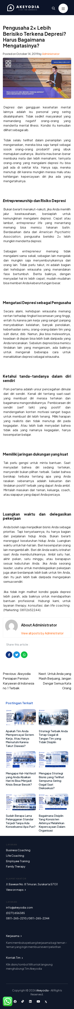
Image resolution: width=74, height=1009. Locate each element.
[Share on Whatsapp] (24, 654)
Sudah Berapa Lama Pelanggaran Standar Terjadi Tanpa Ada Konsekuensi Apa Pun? (20, 821)
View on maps (15, 889)
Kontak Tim (13, 957)
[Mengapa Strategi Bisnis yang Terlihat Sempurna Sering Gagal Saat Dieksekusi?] (53, 767)
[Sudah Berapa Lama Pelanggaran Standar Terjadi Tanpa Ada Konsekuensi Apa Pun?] (21, 809)
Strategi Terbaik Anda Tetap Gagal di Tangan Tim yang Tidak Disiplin (53, 736)
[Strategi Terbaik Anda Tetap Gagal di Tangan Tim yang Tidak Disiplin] (53, 725)
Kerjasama (13, 935)
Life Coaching (15, 855)
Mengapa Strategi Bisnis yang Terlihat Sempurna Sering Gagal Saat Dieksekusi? (51, 780)
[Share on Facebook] (9, 654)
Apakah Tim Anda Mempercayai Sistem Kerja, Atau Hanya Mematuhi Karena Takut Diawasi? (20, 738)
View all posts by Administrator (42, 633)
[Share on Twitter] (16, 654)
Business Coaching (18, 850)
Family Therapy (15, 866)
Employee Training (18, 861)
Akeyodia (42, 990)
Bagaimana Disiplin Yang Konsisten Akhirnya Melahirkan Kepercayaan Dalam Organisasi (52, 823)
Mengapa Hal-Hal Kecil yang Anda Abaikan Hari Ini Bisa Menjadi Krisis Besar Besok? (21, 778)
